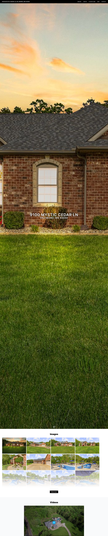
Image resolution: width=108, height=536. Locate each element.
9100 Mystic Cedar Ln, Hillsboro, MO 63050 (16, 1)
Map (98, 1)
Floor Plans (92, 1)
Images (79, 1)
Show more (54, 491)
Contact (103, 1)
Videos (85, 1)
